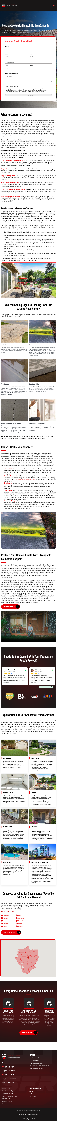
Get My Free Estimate (28, 95)
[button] (54, 5)
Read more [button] (6, 682)
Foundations (7, 827)
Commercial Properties (39, 862)
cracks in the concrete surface (25, 479)
